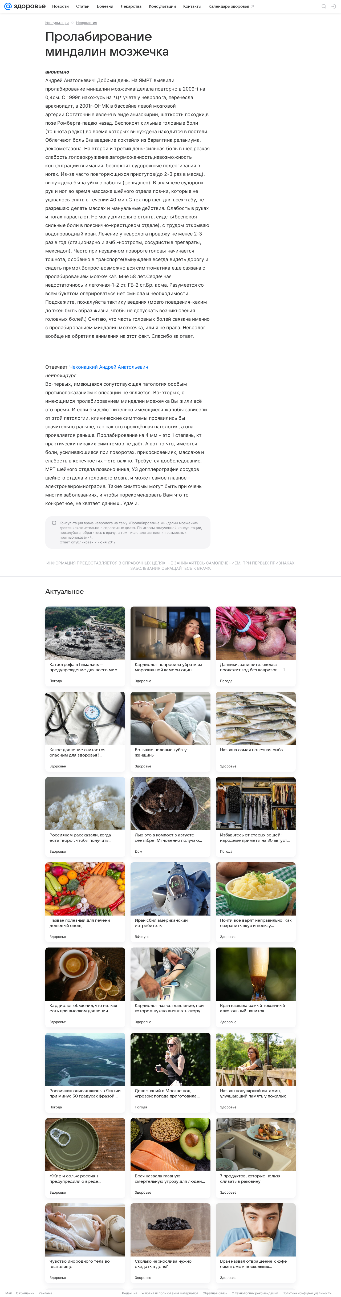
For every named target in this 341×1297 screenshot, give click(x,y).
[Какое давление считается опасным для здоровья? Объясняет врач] (85, 732)
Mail (8, 1293)
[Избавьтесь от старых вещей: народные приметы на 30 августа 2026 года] (256, 817)
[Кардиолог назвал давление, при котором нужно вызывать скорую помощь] (170, 987)
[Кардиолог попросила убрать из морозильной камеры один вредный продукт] (170, 646)
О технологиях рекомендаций (255, 1293)
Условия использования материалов (169, 1293)
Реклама (45, 1293)
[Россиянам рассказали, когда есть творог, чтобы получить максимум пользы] (85, 817)
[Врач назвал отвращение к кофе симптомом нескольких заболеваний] (256, 1243)
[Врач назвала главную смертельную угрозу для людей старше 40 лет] (170, 1158)
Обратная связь (215, 1293)
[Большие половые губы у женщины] (170, 732)
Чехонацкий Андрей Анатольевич (108, 367)
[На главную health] (29, 6)
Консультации (57, 23)
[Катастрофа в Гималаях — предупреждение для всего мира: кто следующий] (85, 646)
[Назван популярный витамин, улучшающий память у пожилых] (256, 1073)
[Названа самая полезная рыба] (256, 732)
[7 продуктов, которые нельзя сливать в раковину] (256, 1158)
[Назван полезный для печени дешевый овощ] (85, 902)
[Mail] (8, 6)
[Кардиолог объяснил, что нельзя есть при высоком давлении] (85, 987)
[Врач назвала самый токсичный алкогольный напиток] (256, 987)
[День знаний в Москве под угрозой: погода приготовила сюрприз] (170, 1073)
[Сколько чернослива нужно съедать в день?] (170, 1243)
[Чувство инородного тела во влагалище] (85, 1243)
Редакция (129, 1293)
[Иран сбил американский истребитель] (170, 902)
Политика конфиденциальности (306, 1293)
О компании (25, 1293)
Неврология (86, 23)
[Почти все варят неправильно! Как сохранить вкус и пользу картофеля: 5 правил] (256, 902)
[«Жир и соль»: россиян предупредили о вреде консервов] (85, 1158)
